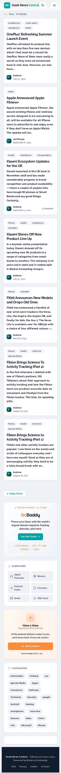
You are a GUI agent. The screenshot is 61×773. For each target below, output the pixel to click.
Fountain (42, 588)
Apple (11, 92)
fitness (11, 223)
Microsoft (26, 725)
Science (15, 718)
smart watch (31, 23)
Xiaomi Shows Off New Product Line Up (24, 236)
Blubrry (41, 576)
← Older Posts (15, 493)
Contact (45, 766)
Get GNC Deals (29, 536)
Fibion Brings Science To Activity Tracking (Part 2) (25, 364)
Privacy (23, 766)
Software (34, 690)
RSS (13, 766)
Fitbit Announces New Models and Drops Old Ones (30, 300)
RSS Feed (42, 598)
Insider (34, 766)
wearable (12, 228)
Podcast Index (18, 588)
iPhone (41, 725)
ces (46, 676)
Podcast (34, 676)
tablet (28, 28)
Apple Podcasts (19, 576)
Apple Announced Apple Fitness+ (25, 100)
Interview (36, 351)
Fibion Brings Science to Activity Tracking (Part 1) (25, 437)
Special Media (15, 356)
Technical (16, 697)
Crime (41, 718)
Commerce (17, 690)
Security (31, 697)
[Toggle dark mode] (43, 5)
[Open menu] (54, 5)
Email (17, 598)
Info (13, 725)
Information (17, 676)
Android (15, 704)
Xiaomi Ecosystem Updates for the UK (28, 163)
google (46, 697)
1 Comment (47, 209)
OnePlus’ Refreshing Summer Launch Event (29, 36)
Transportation (44, 155)
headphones (14, 23)
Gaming (30, 704)
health (11, 155)
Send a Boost (32, 646)
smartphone (13, 28)
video (29, 718)
